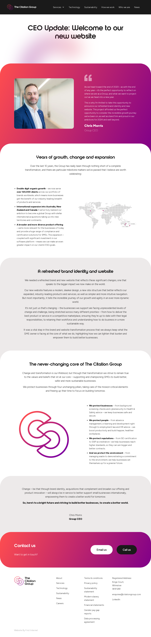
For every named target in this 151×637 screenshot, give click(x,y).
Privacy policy (90, 583)
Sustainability (90, 7)
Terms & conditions (93, 578)
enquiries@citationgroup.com (124, 594)
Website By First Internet (26, 630)
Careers (60, 603)
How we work (107, 7)
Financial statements (94, 605)
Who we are (124, 7)
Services (57, 7)
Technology (74, 7)
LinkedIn (116, 599)
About (59, 578)
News (137, 7)
